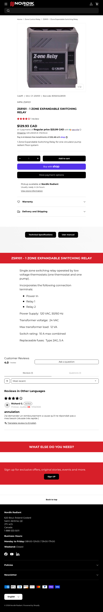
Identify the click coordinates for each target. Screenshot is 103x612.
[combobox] (51, 10)
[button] (97, 4)
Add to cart (64, 158)
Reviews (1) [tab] (28, 373)
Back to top (51, 499)
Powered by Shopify (31, 605)
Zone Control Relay (32, 19)
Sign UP (51, 476)
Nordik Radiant (16, 605)
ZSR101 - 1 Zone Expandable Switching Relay (60, 19)
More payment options (51, 175)
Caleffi (20, 96)
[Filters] (7, 381)
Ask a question (67, 362)
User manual (68, 234)
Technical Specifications (40, 234)
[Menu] (6, 4)
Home (19, 19)
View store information (32, 191)
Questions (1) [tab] (75, 373)
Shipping (21, 133)
